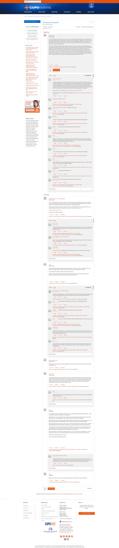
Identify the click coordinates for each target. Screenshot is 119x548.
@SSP (54, 240)
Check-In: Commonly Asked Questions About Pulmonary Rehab (31, 70)
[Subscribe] (93, 22)
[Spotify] (68, 539)
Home (25, 16)
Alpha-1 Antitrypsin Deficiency (47, 518)
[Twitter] (64, 536)
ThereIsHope (51, 482)
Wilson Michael (56, 66)
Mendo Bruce (51, 283)
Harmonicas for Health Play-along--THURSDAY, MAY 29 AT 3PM (31, 89)
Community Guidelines (61, 545)
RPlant (50, 369)
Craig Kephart (54, 369)
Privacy (53, 545)
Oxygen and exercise (30, 82)
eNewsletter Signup (86, 513)
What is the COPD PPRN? (46, 507)
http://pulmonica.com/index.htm (55, 210)
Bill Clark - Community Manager (59, 104)
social (50, 28)
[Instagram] (69, 536)
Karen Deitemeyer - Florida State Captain (61, 234)
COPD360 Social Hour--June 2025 (32, 85)
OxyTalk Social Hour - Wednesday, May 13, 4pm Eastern (32, 62)
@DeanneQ (60, 318)
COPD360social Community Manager (60, 494)
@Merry (60, 179)
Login (93, 1)
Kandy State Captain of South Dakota (72, 104)
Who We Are (25, 505)
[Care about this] (90, 22)
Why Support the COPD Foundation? (48, 511)
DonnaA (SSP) (51, 35)
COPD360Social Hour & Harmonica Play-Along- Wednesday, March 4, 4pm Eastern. (32, 74)
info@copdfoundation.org (65, 532)
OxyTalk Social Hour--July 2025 (32, 83)
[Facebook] (61, 536)
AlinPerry (50, 66)
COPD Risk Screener (45, 512)
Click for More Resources (31, 21)
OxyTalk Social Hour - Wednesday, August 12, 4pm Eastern (32, 52)
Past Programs (26, 517)
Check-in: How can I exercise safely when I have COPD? (31, 59)
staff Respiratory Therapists (77, 494)
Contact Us (43, 514)
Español (42, 520)
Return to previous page (47, 24)
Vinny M (56, 482)
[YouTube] (72, 536)
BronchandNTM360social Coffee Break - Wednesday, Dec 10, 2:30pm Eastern (32, 79)
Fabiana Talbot (60, 369)
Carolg (92, 27)
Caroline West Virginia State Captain (60, 105)
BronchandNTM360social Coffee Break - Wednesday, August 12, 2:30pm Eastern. (32, 48)
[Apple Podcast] (65, 539)
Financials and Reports (27, 513)
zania (72, 245)
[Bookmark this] (92, 22)
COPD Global (25, 510)
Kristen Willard (74, 216)
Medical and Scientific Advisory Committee (49, 516)
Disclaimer (49, 545)
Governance (25, 515)
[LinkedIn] (66, 536)
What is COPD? (44, 505)
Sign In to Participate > (32, 38)
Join (90, 1)
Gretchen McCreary (53, 216)
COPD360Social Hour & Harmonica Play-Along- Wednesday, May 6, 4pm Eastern (32, 66)
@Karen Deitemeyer (57, 250)
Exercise (46, 28)
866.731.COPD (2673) (67, 526)
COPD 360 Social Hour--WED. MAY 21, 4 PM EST (31, 92)
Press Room (25, 508)
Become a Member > (32, 33)
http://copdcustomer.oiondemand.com (75, 90)
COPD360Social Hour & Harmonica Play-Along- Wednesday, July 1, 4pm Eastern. (32, 56)
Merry (60, 66)
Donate (91, 5)
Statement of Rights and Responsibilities (74, 545)
